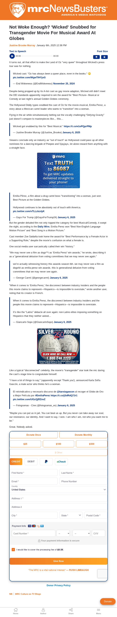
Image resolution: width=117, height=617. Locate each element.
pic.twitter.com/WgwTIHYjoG (29, 77)
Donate (108, 601)
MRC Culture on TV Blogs (28, 594)
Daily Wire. (44, 226)
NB (10, 594)
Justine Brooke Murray (22, 45)
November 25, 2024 (64, 83)
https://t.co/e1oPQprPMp (78, 126)
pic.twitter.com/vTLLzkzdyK (29, 211)
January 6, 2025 (71, 132)
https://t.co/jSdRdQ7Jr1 (64, 395)
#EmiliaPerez (42, 395)
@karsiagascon (65, 391)
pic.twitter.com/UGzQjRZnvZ (29, 399)
